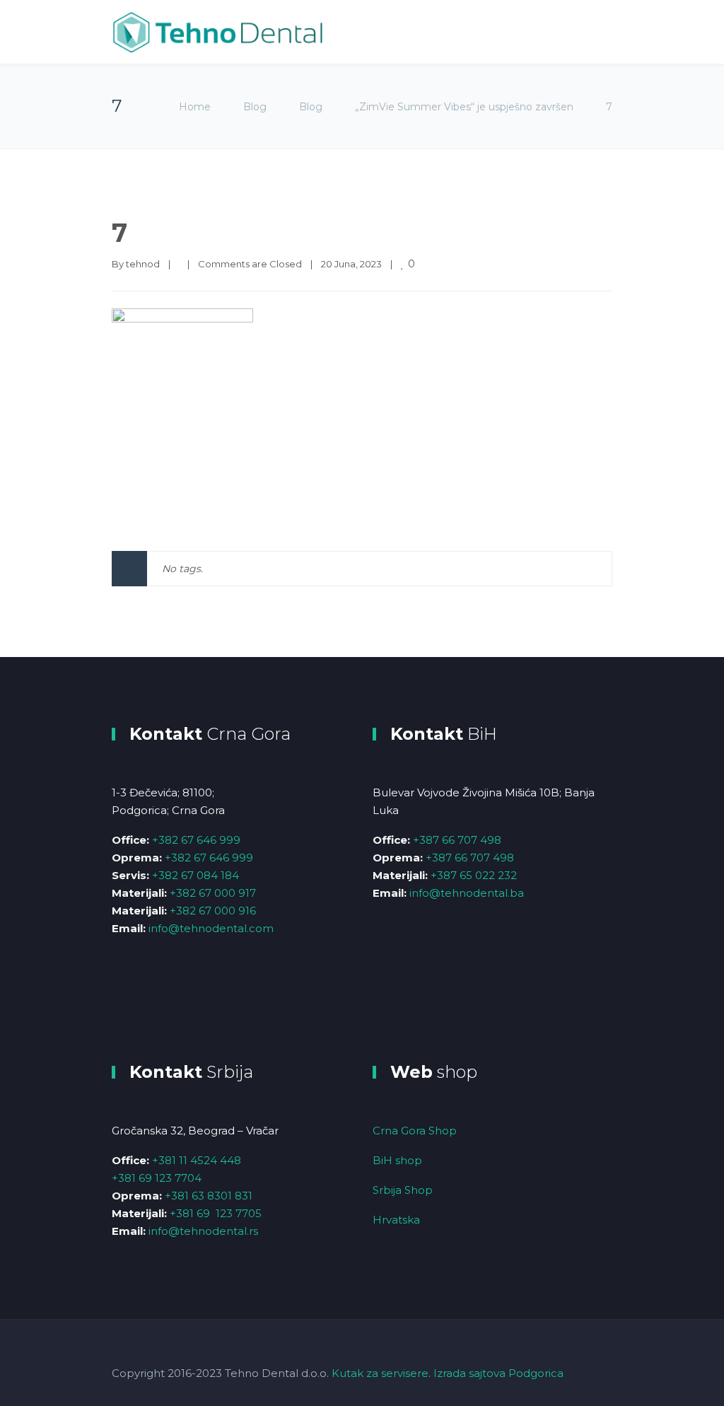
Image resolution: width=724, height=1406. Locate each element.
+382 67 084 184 (195, 875)
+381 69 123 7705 (216, 1213)
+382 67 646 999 (196, 840)
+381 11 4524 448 (196, 1160)
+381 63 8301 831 (208, 1195)
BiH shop (397, 1160)
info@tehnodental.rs (203, 1231)
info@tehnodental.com (211, 928)
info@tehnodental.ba (466, 893)
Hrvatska (396, 1219)
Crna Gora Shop (415, 1130)
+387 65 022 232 (474, 875)
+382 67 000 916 (213, 910)
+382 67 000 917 (213, 893)
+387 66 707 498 (457, 840)
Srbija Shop (403, 1190)
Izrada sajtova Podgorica (498, 1373)
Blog (255, 106)
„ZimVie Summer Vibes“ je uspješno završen (464, 106)
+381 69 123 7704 (157, 1178)
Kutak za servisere (380, 1373)
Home (195, 106)
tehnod (143, 263)
